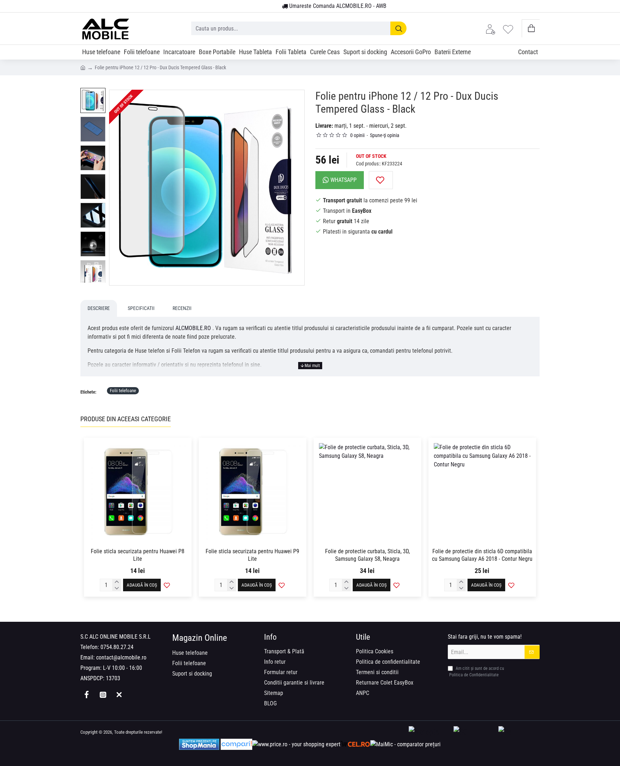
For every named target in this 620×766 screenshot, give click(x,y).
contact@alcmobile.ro (121, 657)
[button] (381, 180)
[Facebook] (86, 694)
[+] (117, 582)
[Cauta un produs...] (398, 28)
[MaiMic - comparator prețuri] (405, 744)
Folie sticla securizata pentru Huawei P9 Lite (252, 555)
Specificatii (141, 308)
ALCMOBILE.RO (193, 328)
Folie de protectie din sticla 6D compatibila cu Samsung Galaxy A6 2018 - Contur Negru (482, 555)
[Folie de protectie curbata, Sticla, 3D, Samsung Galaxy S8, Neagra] (367, 491)
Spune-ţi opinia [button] (384, 135)
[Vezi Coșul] (531, 28)
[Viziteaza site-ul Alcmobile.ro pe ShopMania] (199, 744)
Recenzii (182, 308)
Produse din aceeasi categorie (125, 419)
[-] (117, 588)
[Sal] (519, 732)
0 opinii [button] (357, 135)
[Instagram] (103, 694)
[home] (82, 67)
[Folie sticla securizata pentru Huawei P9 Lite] (252, 491)
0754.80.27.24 (116, 647)
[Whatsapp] (119, 694)
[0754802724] (274, 6)
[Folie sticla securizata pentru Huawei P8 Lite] (138, 491)
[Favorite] (510, 28)
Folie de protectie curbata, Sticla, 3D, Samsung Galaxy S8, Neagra (367, 555)
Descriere (99, 308)
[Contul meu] (492, 28)
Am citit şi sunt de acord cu (476, 671)
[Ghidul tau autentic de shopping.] (236, 744)
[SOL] (474, 732)
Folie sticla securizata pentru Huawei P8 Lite (137, 555)
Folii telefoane (123, 390)
